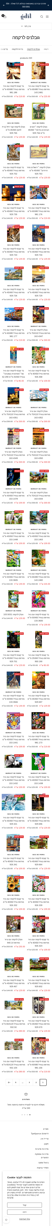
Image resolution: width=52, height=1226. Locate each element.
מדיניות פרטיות (42, 1149)
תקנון (46, 1144)
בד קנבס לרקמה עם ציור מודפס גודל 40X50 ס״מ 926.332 (13, 902)
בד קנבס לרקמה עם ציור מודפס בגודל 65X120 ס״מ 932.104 (13, 1064)
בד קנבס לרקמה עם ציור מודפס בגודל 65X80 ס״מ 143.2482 (39, 577)
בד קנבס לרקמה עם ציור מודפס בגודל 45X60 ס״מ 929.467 (13, 983)
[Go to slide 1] (29, 1114)
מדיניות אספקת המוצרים (42, 1156)
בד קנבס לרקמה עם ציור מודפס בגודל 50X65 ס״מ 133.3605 (13, 577)
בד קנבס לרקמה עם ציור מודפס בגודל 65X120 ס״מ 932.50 (13, 1024)
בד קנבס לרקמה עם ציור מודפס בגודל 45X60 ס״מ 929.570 (39, 1024)
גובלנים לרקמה (33, 49)
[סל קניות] (4, 16)
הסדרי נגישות (43, 1168)
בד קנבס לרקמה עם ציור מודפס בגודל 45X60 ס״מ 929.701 (13, 658)
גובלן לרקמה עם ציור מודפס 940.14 (13, 941)
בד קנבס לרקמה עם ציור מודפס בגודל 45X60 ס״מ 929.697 (39, 698)
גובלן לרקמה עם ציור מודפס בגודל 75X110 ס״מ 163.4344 (38, 495)
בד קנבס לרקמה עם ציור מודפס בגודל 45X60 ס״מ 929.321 (13, 820)
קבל (24, 1205)
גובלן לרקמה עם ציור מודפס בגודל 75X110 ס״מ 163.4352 (38, 414)
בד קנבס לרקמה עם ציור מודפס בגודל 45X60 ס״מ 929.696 (39, 820)
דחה (24, 1212)
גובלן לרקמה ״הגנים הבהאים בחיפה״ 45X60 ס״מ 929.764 (38, 130)
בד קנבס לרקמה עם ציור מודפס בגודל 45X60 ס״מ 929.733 (13, 252)
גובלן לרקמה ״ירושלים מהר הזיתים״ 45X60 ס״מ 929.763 (38, 170)
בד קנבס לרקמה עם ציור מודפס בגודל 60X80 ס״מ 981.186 (13, 89)
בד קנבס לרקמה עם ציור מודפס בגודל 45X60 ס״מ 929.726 (13, 292)
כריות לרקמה (17, 49)
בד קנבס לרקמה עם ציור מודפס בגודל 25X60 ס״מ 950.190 (39, 658)
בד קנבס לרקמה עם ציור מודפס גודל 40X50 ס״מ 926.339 (38, 902)
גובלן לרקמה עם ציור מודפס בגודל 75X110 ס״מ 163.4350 (38, 455)
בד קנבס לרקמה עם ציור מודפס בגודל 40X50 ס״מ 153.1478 (13, 495)
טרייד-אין (45, 1139)
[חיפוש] (41, 16)
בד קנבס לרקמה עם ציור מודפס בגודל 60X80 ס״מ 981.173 (39, 739)
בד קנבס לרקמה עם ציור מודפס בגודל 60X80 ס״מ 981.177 (13, 333)
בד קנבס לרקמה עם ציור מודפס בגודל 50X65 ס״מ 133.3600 (39, 617)
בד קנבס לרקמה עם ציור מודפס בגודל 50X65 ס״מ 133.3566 (13, 698)
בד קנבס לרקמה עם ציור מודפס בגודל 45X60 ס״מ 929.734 (39, 252)
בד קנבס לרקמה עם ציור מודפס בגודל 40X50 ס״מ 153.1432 (13, 780)
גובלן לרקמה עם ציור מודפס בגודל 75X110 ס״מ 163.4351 (13, 414)
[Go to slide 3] (24, 1114)
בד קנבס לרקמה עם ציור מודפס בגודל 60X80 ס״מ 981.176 (39, 211)
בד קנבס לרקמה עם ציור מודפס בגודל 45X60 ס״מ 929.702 (13, 170)
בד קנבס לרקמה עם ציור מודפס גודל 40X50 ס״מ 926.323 (38, 942)
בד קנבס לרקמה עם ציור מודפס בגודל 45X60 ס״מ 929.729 (39, 292)
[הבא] (9, 1082)
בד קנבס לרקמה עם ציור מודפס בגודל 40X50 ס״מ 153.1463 (39, 536)
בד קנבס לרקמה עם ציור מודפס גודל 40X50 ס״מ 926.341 (13, 861)
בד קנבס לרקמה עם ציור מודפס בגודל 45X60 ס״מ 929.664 (39, 861)
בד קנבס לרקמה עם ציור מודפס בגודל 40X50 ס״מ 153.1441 (13, 739)
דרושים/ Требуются (40, 1133)
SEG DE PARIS (13, 82)
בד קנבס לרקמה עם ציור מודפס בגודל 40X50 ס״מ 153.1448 (13, 536)
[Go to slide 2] (27, 1114)
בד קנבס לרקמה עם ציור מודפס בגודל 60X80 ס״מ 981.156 (39, 1064)
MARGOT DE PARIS (39, 82)
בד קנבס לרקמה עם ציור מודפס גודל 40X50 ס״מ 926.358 (38, 373)
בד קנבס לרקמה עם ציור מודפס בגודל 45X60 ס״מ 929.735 (13, 211)
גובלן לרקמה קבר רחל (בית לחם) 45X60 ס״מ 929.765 (13, 130)
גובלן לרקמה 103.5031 (13, 614)
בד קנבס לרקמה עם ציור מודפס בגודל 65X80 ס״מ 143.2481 (39, 89)
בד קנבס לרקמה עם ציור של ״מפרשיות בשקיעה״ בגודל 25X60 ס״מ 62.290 (13, 373)
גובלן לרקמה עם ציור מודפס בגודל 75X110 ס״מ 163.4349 (13, 455)
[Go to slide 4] (22, 1114)
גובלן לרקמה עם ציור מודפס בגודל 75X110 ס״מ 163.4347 (38, 333)
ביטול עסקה (43, 1162)
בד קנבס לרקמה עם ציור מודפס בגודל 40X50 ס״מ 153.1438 (39, 780)
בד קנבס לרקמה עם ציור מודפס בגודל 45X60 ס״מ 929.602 (39, 983)
